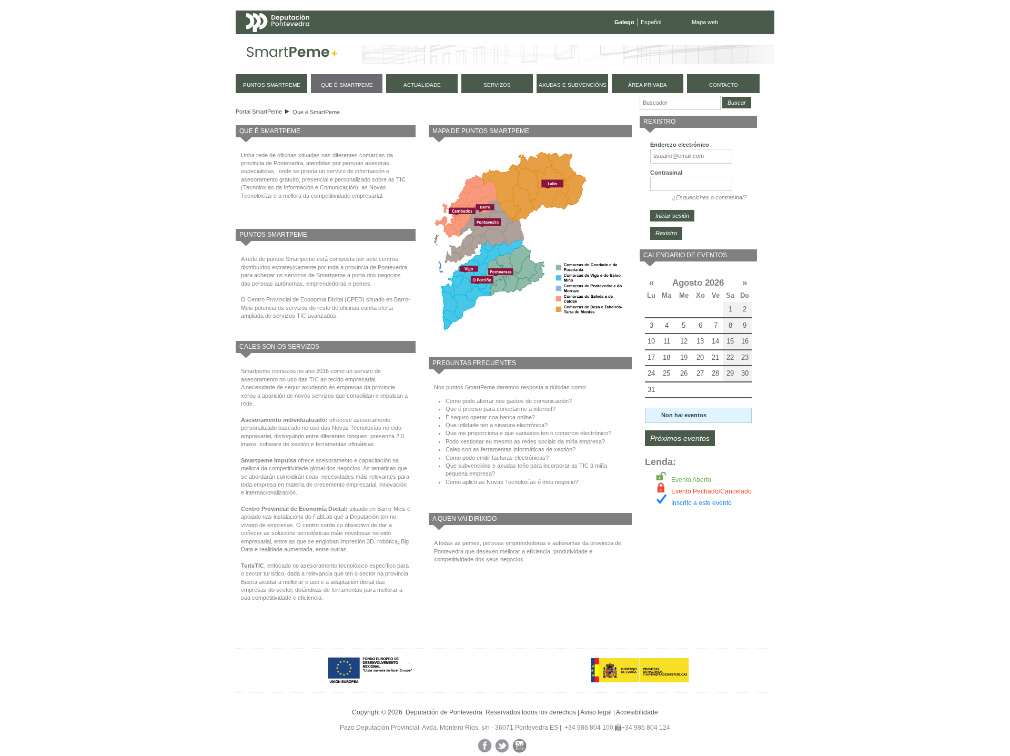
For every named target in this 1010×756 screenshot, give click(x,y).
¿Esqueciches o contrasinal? (709, 197)
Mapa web (705, 22)
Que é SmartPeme (316, 112)
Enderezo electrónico (679, 145)
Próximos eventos (680, 438)
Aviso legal (596, 712)
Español (651, 22)
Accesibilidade (637, 712)
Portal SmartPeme (259, 111)
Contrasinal (666, 172)
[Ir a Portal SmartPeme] (292, 54)
